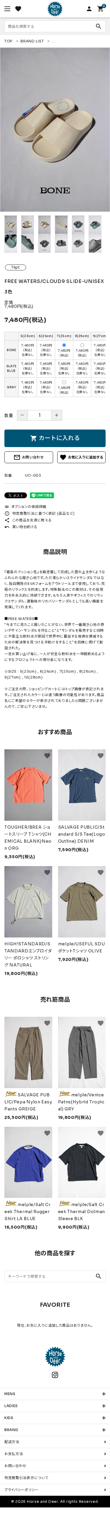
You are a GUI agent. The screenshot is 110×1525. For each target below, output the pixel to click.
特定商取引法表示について (26, 1478)
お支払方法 (13, 1454)
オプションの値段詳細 (25, 506)
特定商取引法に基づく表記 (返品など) (39, 513)
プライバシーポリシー (21, 1490)
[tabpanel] (55, 129)
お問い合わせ (28, 457)
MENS (10, 1394)
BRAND (11, 1430)
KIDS (8, 1418)
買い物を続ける (21, 527)
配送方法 (11, 1442)
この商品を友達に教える (28, 520)
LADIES (11, 1406)
